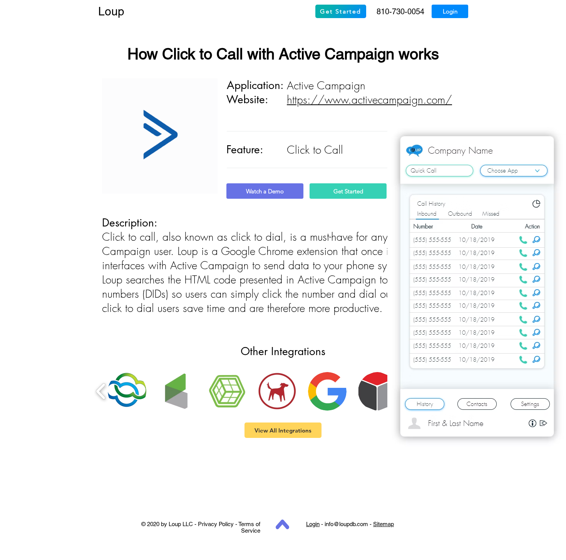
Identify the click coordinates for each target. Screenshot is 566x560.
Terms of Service (249, 527)
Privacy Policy (216, 524)
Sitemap (383, 524)
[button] (127, 391)
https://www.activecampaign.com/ (369, 99)
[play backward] (101, 391)
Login (313, 524)
